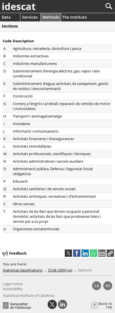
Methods (50, 17)
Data (6, 17)
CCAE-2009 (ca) (60, 270)
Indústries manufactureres (35, 63)
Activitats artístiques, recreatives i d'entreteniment (54, 196)
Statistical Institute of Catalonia (28, 295)
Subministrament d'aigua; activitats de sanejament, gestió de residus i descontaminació (60, 86)
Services (30, 17)
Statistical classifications (22, 270)
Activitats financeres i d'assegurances (43, 138)
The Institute (74, 17)
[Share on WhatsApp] (93, 253)
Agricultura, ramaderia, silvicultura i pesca (47, 48)
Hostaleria (21, 123)
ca (96, 285)
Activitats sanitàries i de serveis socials (44, 188)
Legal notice (13, 283)
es (108, 285)
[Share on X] (68, 253)
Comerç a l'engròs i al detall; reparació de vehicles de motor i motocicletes (61, 106)
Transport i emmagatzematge (37, 116)
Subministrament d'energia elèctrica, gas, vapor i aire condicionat (56, 74)
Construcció (23, 96)
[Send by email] (102, 253)
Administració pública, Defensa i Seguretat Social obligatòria (53, 171)
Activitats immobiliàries (32, 146)
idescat (19, 6)
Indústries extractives (31, 55)
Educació (20, 181)
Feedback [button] (18, 253)
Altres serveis (24, 203)
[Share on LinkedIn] (85, 253)
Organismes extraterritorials (36, 228)
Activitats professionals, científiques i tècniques (52, 153)
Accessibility (13, 288)
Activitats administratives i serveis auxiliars (48, 161)
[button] (110, 253)
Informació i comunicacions (35, 131)
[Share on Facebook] (76, 253)
